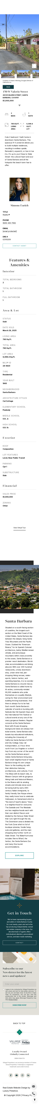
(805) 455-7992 (9, 223)
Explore (19, 855)
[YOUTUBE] (16, 1075)
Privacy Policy (13, 999)
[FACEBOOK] (11, 1075)
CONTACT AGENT (19, 246)
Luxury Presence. (10, 1091)
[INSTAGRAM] (22, 1075)
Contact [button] (20, 943)
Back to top (19, 1023)
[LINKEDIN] (28, 1075)
